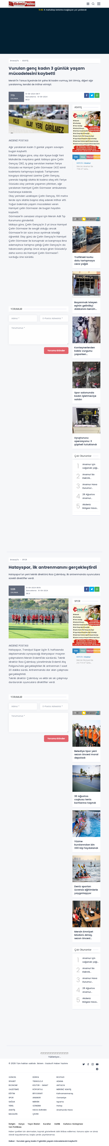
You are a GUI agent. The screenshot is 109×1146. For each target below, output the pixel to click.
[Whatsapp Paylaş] (97, 95)
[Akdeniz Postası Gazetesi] (22, 3)
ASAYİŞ (25, 60)
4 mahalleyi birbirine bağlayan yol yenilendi (62, 10)
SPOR (24, 559)
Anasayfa (14, 60)
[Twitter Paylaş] (91, 95)
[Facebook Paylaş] (86, 95)
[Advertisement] (54, 35)
